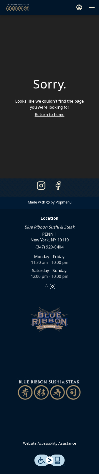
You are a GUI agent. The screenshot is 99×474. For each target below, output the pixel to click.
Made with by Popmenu (38, 202)
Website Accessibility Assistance (49, 443)
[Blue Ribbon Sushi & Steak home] (27, 7)
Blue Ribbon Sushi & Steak (49, 389)
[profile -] (79, 7)
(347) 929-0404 (49, 247)
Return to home (49, 115)
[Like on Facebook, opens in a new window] (57, 187)
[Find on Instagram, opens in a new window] (41, 187)
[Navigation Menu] (91, 7)
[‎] (49, 319)
